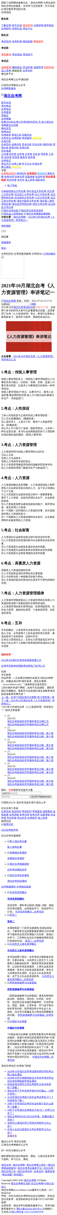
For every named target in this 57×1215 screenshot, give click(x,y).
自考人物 (16, 163)
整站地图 (7, 1174)
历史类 (36, 154)
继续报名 (17, 67)
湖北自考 (6, 1165)
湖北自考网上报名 (36, 1165)
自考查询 (6, 112)
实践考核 (30, 176)
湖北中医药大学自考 (28, 201)
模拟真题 (28, 41)
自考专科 (28, 70)
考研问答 (47, 144)
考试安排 (6, 41)
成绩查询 (6, 67)
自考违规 (14, 814)
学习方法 (27, 163)
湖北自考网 (19, 217)
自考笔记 (6, 160)
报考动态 (6, 131)
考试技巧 (28, 54)
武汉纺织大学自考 (24, 197)
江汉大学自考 (42, 197)
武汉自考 (48, 1168)
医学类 (31, 157)
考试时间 (21, 173)
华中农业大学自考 (36, 191)
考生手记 (6, 163)
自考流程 (6, 811)
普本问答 (27, 144)
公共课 (5, 154)
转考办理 (19, 176)
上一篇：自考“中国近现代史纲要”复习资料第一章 (27, 697)
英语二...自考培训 (34, 941)
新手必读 (17, 25)
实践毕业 (27, 135)
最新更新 (50, 1171)
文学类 (28, 154)
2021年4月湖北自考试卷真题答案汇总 (21, 660)
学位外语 (22, 818)
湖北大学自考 (40, 204)
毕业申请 (28, 67)
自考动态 (38, 1171)
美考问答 (24, 147)
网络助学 (38, 41)
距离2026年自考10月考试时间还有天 (21, 122)
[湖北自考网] (11, 96)
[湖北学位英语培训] (31, 210)
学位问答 (37, 144)
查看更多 (12, 1136)
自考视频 (6, 118)
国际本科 (40, 180)
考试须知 (17, 54)
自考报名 (6, 109)
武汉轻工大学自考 (24, 194)
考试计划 (16, 135)
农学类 (8, 157)
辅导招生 (49, 25)
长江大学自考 (42, 194)
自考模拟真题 (23, 886)
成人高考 (6, 70)
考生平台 (28, 28)
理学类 (44, 154)
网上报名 (6, 167)
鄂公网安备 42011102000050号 (28, 1212)
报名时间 (28, 25)
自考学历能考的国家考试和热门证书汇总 (23, 666)
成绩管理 (38, 67)
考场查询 (6, 54)
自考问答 (6, 141)
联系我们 (18, 1174)
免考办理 (9, 176)
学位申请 (11, 180)
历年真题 (6, 151)
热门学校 (12, 185)
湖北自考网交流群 (20, 1183)
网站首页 (6, 128)
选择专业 (17, 28)
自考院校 (16, 138)
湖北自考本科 (24, 1171)
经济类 (12, 154)
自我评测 (38, 25)
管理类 (15, 157)
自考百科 (6, 144)
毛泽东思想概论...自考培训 (29, 911)
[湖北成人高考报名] (12, 213)
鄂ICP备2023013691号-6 (29, 1208)
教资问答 (14, 147)
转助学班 (49, 67)
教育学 (23, 157)
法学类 (20, 154)
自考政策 (6, 135)
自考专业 (6, 138)
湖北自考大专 (8, 1171)
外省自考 (37, 163)
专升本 (20, 180)
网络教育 (17, 70)
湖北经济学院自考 (21, 204)
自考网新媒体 (8, 88)
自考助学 (6, 28)
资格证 (5, 115)
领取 (33, 304)
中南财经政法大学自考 (13, 191)
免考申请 (17, 41)
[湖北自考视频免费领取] (37, 213)
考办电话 (6, 106)
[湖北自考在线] (9, 210)
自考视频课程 (8, 886)
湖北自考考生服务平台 (29, 1168)
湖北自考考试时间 (23, 307)
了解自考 (6, 25)
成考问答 (16, 144)
